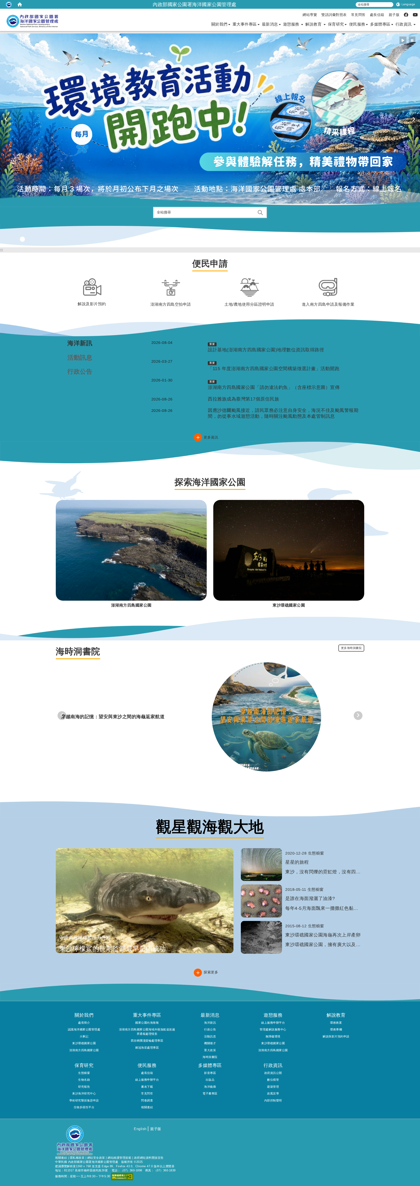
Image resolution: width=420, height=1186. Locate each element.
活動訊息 (210, 1036)
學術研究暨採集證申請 (84, 1100)
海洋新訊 (210, 1022)
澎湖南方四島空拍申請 (170, 304)
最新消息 (270, 24)
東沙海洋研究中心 (84, 1093)
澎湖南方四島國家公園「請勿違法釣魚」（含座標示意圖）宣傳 (274, 387)
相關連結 (147, 1107)
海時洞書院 (210, 1057)
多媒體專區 (380, 24)
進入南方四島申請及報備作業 (328, 304)
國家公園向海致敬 (147, 1022)
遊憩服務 (292, 24)
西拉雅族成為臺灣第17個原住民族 (243, 398)
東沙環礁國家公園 (84, 1043)
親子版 (394, 15)
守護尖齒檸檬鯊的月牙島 (85, 937)
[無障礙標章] (122, 1176)
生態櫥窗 (84, 1073)
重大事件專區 (245, 24)
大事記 (84, 1036)
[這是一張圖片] (8, 4)
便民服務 (357, 24)
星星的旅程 (297, 862)
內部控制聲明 (273, 1100)
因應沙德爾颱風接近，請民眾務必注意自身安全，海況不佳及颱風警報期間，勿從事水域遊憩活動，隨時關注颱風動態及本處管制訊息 (283, 413)
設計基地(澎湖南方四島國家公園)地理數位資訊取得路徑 (266, 349)
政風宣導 (273, 1093)
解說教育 (314, 24)
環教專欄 (336, 1029)
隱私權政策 (77, 1157)
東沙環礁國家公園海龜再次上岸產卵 (322, 934)
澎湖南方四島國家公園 (84, 1050)
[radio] (403, 40)
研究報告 (84, 1086)
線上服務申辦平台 (273, 1022)
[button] (148, 198)
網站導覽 (310, 15)
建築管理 (273, 1086)
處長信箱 (377, 15)
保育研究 (336, 24)
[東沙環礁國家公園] (288, 550)
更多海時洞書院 (351, 648)
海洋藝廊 (210, 1086)
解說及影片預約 (92, 304)
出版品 (210, 1079)
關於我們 (219, 24)
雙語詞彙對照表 (334, 15)
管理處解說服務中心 (273, 1029)
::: (1, 250)
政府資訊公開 (273, 1073)
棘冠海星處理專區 (147, 1047)
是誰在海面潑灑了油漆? (310, 898)
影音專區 (210, 1073)
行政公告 (210, 1029)
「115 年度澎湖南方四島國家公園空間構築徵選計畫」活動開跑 (273, 368)
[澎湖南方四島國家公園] (131, 550)
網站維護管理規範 (119, 1157)
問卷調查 (147, 1100)
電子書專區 (210, 1093)
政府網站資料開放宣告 (149, 1157)
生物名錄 (84, 1079)
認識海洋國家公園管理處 (84, 1029)
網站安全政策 (96, 1157)
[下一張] (414, 119)
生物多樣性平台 (84, 1107)
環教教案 (336, 1022)
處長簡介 (84, 1022)
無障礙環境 (273, 1036)
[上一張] (6, 119)
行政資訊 (404, 24)
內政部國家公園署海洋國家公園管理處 (194, 4)
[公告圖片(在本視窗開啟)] (266, 716)
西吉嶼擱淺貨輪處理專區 (147, 1040)
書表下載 (147, 1086)
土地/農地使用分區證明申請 (249, 304)
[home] (19, 4)
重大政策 (210, 1050)
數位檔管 (273, 1079)
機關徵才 (210, 1043)
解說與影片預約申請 (336, 1036)
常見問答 (358, 15)
